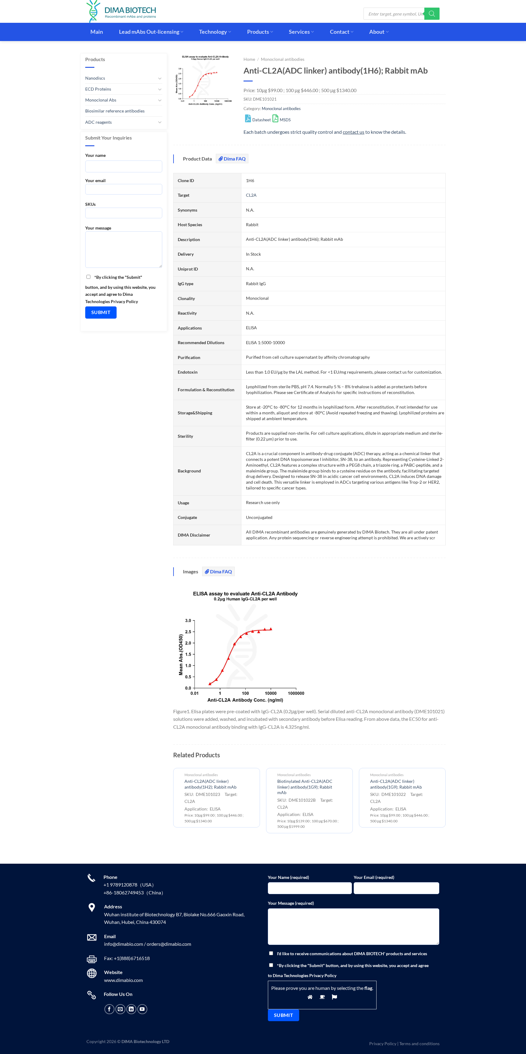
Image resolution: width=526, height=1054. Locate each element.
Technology (213, 32)
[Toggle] (159, 78)
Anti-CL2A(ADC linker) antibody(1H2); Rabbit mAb (210, 784)
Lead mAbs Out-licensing (149, 32)
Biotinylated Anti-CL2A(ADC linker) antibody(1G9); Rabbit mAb (304, 787)
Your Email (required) (374, 877)
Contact (339, 32)
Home (249, 59)
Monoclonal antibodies (282, 59)
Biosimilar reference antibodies (115, 110)
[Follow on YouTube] (142, 1009)
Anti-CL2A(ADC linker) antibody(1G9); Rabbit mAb (396, 784)
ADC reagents (98, 122)
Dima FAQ (234, 158)
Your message (98, 227)
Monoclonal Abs (100, 99)
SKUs (90, 204)
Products (258, 32)
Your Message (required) (291, 903)
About (376, 32)
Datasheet (261, 119)
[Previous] (173, 802)
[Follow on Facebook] (109, 1009)
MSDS (285, 119)
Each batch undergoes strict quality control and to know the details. (325, 132)
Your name (95, 155)
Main (96, 32)
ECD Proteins (98, 89)
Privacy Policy (382, 1043)
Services (299, 32)
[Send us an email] (120, 1009)
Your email (95, 180)
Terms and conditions (419, 1043)
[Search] (432, 14)
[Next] (445, 802)
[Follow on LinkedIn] (131, 1009)
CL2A (251, 195)
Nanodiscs (95, 78)
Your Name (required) (288, 877)
